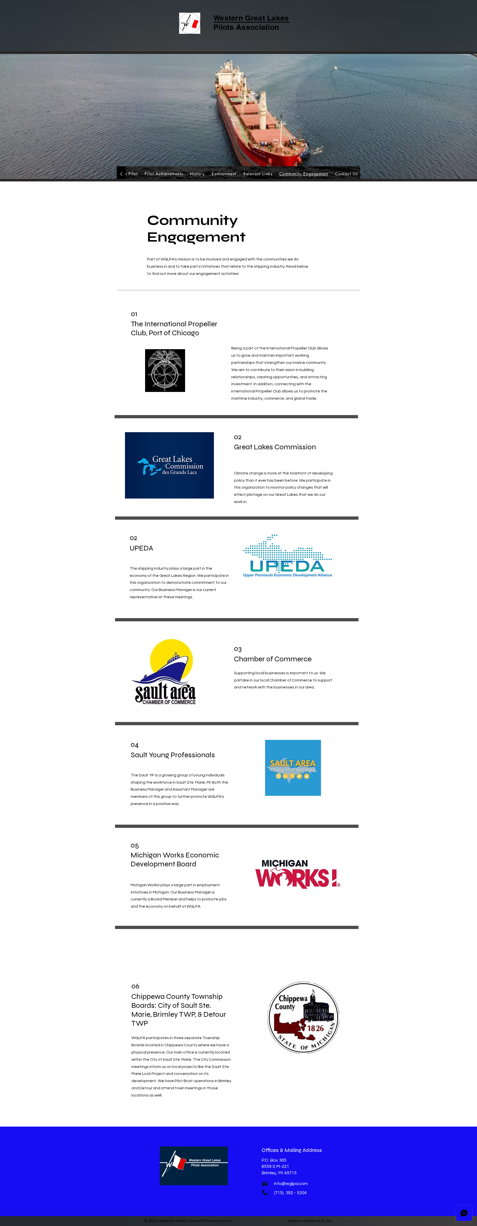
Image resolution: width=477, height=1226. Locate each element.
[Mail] (265, 1184)
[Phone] (265, 1192)
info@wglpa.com (291, 1183)
